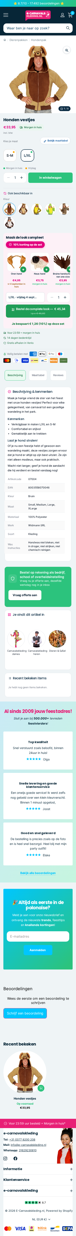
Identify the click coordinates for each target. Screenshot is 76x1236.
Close (38, 1169)
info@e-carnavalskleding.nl (28, 1145)
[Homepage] (4, 40)
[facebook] (15, 1158)
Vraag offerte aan (25, 595)
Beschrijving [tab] (15, 375)
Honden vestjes (25, 1098)
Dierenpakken (19, 40)
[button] (21, 178)
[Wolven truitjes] (9, 223)
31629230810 (28, 1150)
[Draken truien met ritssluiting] (37, 209)
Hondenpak (38, 40)
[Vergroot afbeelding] (67, 50)
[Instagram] (5, 1158)
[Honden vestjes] (9, 209)
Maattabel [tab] (38, 375)
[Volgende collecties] (11, 660)
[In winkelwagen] (41, 1088)
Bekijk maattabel (58, 140)
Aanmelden (38, 950)
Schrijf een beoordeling (25, 1013)
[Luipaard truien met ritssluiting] (64, 209)
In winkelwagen (50, 177)
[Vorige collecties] (11, 622)
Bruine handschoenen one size (63, 275)
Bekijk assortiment (5, 15)
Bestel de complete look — (40, 311)
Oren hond (16, 273)
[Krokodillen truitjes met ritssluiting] (50, 209)
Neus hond (39, 273)
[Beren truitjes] (23, 209)
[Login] (62, 15)
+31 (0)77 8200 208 (22, 1139)
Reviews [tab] (58, 375)
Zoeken (68, 28)
